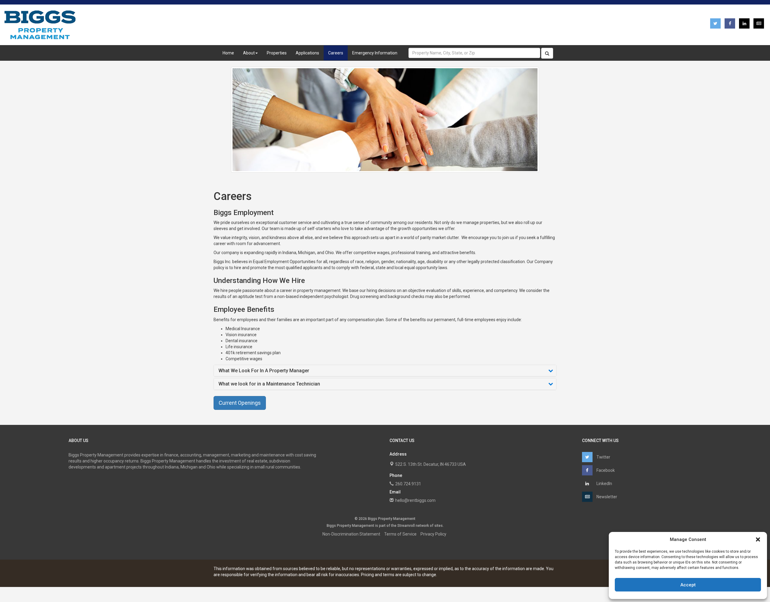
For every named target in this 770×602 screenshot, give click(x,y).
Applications (307, 53)
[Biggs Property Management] (40, 25)
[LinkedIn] (744, 23)
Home (228, 53)
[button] (758, 539)
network (422, 526)
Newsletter (606, 496)
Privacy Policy (433, 534)
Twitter (603, 457)
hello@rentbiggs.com (415, 500)
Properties (277, 53)
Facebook (605, 470)
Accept (688, 585)
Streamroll (406, 526)
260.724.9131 (408, 483)
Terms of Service (400, 534)
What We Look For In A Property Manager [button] (263, 370)
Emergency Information (374, 53)
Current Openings (240, 403)
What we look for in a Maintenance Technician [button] (269, 384)
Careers (335, 53)
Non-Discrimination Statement (351, 534)
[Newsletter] (758, 23)
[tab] (385, 370)
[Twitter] (715, 23)
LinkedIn (604, 483)
